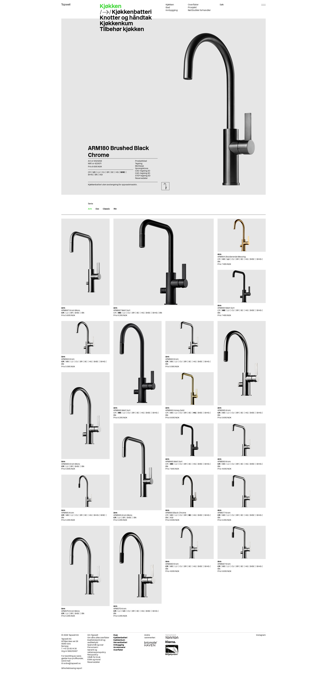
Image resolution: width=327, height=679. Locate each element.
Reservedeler (141, 178)
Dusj (115, 635)
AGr (171, 517)
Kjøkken (170, 4)
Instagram (261, 635)
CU (128, 313)
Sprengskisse (141, 168)
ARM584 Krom (172, 359)
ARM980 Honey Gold (174, 410)
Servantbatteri (120, 642)
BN (82, 313)
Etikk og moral (94, 659)
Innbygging (172, 10)
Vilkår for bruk (93, 657)
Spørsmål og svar (95, 645)
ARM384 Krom (67, 359)
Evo (97, 209)
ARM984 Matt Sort (226, 308)
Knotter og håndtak (126, 17)
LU (67, 313)
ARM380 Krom (172, 564)
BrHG (155, 313)
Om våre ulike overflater (98, 637)
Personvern (92, 647)
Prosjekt (192, 7)
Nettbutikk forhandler (199, 10)
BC (138, 313)
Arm (90, 209)
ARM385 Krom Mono (70, 464)
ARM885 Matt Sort (121, 410)
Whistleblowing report (71, 668)
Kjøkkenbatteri (132, 11)
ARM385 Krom (224, 410)
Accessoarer (119, 647)
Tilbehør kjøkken (122, 29)
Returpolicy (92, 654)
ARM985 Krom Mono (122, 515)
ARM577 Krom (224, 512)
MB (119, 313)
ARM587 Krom (224, 564)
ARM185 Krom (67, 512)
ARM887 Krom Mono (70, 310)
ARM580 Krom (224, 461)
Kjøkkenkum (116, 23)
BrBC (77, 313)
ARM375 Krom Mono (70, 611)
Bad (168, 7)
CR (62, 313)
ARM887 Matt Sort (121, 310)
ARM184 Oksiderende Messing (232, 256)
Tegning (138, 163)
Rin (115, 209)
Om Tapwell (92, 635)
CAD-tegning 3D (142, 173)
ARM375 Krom (119, 608)
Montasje (139, 166)
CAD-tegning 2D (142, 171)
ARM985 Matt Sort (173, 461)
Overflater (193, 4)
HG (142, 313)
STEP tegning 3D (142, 175)
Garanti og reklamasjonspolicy (96, 651)
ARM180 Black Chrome (175, 512)
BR (71, 313)
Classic (106, 209)
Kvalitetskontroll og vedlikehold (96, 641)
